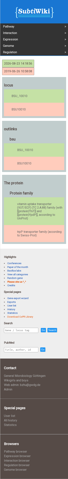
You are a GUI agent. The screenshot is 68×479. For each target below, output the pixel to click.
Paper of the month (17, 267)
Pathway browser (15, 451)
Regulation (10, 52)
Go (43, 330)
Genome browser (15, 469)
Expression (10, 39)
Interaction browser (17, 460)
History (11, 309)
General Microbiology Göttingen (25, 376)
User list (11, 305)
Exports (11, 302)
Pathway (8, 26)
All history (10, 420)
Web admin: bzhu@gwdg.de (22, 385)
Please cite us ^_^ (16, 281)
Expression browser (17, 456)
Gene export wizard (18, 298)
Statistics (12, 313)
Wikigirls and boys (16, 380)
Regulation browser (17, 465)
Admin (8, 389)
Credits (11, 285)
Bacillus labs (14, 270)
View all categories (17, 274)
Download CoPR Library (20, 316)
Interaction (10, 33)
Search (52, 330)
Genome (8, 46)
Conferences (14, 263)
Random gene (15, 278)
